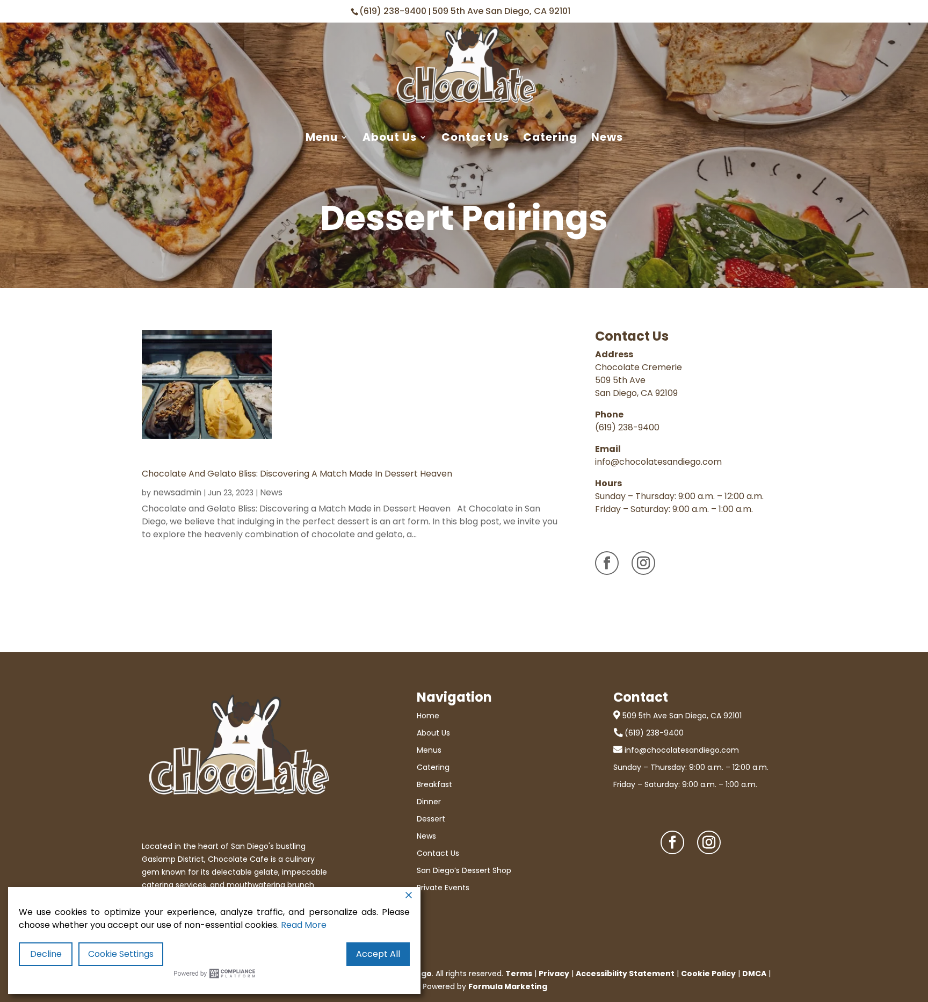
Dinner (429, 801)
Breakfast (434, 784)
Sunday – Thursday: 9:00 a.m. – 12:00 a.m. (691, 767)
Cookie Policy (708, 973)
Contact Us (475, 138)
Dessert (431, 818)
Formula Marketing (507, 986)
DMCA (754, 973)
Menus (429, 750)
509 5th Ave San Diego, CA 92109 (636, 386)
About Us (390, 138)
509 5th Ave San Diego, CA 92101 (501, 11)
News (607, 138)
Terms (518, 973)
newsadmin (177, 492)
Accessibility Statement (625, 973)
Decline (46, 954)
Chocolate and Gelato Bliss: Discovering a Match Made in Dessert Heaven (297, 473)
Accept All (378, 954)
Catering (550, 138)
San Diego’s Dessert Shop (464, 870)
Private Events (443, 887)
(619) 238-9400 (394, 11)
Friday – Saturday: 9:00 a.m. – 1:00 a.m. (685, 784)
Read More (304, 925)
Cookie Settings (121, 954)
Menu (322, 138)
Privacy (554, 973)
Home (428, 715)
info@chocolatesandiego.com (658, 462)
